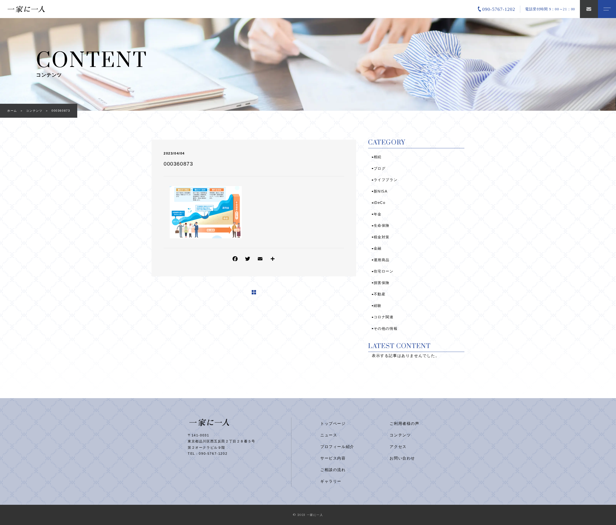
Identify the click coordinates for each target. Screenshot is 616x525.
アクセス (398, 447)
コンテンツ (400, 435)
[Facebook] (235, 259)
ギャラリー (330, 481)
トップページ (333, 423)
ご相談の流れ (333, 470)
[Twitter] (247, 259)
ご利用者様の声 (404, 423)
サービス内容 (333, 458)
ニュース (328, 435)
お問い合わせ (402, 458)
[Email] (260, 259)
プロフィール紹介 (337, 447)
